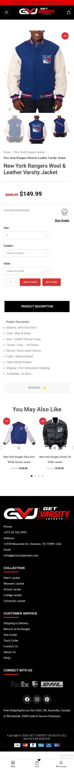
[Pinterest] (46, 699)
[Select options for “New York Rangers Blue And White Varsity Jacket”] (19, 448)
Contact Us (11, 646)
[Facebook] (27, 699)
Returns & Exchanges (17, 629)
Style (7, 263)
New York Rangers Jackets (29, 152)
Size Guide (62, 220)
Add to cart (30, 282)
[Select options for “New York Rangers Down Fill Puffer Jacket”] (55, 448)
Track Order (11, 640)
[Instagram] (37, 699)
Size (6, 227)
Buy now (51, 282)
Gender (8, 245)
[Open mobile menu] (6, 12)
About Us (10, 652)
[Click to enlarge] (9, 109)
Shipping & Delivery (16, 623)
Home (7, 152)
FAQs (7, 657)
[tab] (37, 306)
